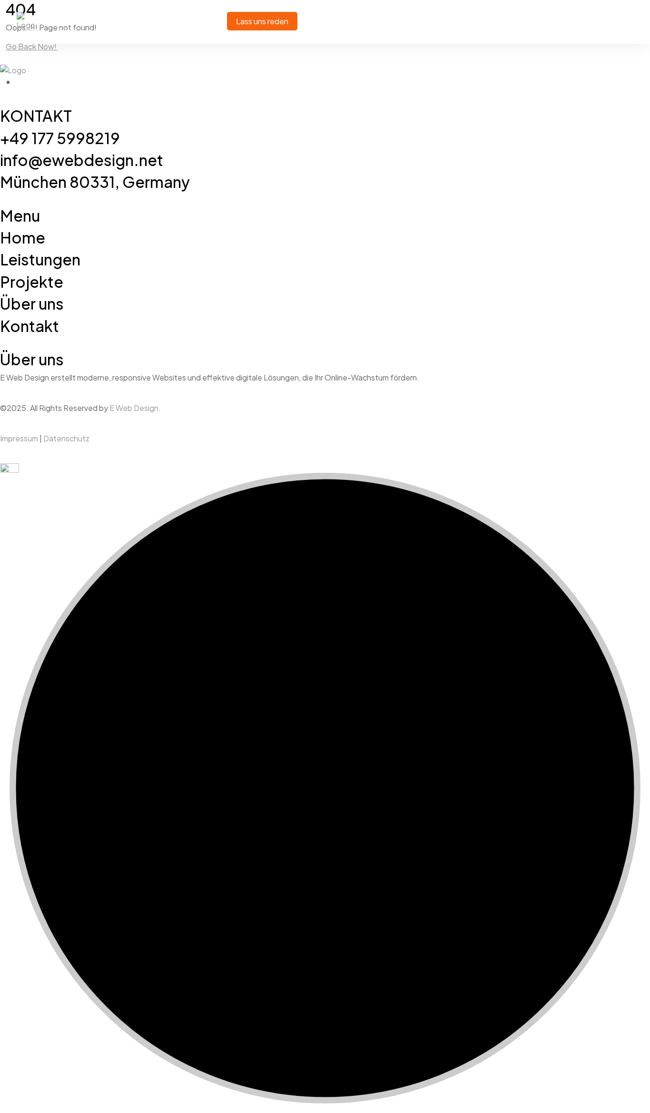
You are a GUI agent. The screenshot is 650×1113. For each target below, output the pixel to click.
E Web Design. (135, 408)
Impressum (19, 438)
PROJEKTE (182, 10)
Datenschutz (66, 438)
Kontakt (130, 32)
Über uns (76, 32)
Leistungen (122, 10)
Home (69, 10)
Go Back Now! (32, 46)
